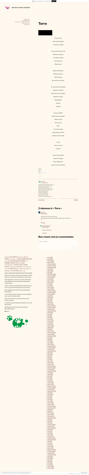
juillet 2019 (50, 327)
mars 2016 (50, 381)
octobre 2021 (50, 309)
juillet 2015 (50, 394)
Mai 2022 (49, 301)
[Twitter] (7, 311)
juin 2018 (49, 337)
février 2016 (50, 382)
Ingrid (25, 264)
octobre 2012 (50, 426)
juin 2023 (49, 284)
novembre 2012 (51, 424)
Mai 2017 (49, 357)
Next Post (76, 200)
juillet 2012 (50, 429)
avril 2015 (50, 399)
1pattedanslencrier (44, 182)
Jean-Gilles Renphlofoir (13, 266)
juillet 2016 (50, 374)
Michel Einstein (28, 266)
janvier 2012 (50, 436)
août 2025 (50, 269)
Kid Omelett (19, 266)
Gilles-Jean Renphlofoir (8, 264)
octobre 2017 (50, 349)
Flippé (17, 262)
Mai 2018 (49, 339)
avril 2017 (49, 359)
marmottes (24, 266)
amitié (11, 257)
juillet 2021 (50, 312)
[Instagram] (8, 311)
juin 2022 (49, 299)
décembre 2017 (51, 346)
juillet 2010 (50, 458)
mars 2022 (50, 302)
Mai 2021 (49, 316)
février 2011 (50, 446)
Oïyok (11, 268)
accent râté (7, 256)
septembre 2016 (51, 371)
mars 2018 (50, 342)
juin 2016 (49, 376)
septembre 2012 (51, 428)
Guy (13, 264)
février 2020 (50, 326)
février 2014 (50, 413)
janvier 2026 (50, 262)
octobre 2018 (50, 334)
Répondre (43, 222)
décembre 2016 (51, 366)
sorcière (11, 270)
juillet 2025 (50, 270)
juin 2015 (49, 396)
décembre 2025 (51, 264)
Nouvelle (6, 268)
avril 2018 (50, 341)
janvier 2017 (50, 364)
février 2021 (50, 321)
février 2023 (50, 287)
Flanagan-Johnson (10, 263)
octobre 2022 (50, 294)
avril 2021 (49, 317)
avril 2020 (50, 322)
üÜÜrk (24, 270)
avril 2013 (50, 423)
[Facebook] (5, 311)
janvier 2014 (50, 414)
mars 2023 (50, 286)
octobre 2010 (50, 453)
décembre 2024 (51, 274)
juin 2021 (49, 314)
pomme (24, 268)
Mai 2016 (49, 377)
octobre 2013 (50, 416)
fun (20, 262)
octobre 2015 (50, 389)
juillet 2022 (50, 297)
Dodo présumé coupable (18, 261)
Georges (23, 262)
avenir (25, 257)
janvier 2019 (50, 331)
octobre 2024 (51, 277)
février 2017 (50, 362)
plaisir (21, 268)
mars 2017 (50, 361)
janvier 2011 (50, 448)
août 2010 (50, 456)
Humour (21, 264)
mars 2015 (50, 401)
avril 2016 (50, 379)
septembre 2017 (51, 351)
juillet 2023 (50, 282)
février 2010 (50, 466)
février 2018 (50, 344)
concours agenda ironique (24, 259)
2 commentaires (27, 24)
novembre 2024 (51, 276)
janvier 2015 (50, 404)
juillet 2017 (50, 354)
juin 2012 (49, 431)
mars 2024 (50, 279)
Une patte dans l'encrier (21, 7)
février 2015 (50, 403)
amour (15, 257)
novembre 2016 (51, 367)
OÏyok (9, 268)
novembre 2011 (51, 438)
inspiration (7, 266)
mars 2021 (50, 319)
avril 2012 (49, 433)
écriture (17, 270)
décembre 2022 (51, 291)
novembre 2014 (51, 408)
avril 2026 (50, 259)
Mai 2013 (49, 421)
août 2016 (50, 372)
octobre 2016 (50, 369)
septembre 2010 (51, 454)
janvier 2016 (50, 384)
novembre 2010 (51, 451)
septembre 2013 (51, 418)
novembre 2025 (51, 265)
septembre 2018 (51, 336)
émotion (21, 270)
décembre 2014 (51, 406)
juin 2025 (49, 272)
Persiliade (16, 268)
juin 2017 (49, 356)
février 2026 (50, 260)
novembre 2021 (51, 307)
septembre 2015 (51, 391)
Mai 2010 (49, 461)
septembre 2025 (51, 267)
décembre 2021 (51, 306)
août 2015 (50, 393)
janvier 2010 (50, 468)
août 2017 (50, 352)
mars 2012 (50, 434)
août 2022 (50, 296)
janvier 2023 (50, 289)
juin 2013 (49, 419)
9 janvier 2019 (45, 227)
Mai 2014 (49, 411)
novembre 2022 (51, 292)
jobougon (43, 212)
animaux (19, 256)
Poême (30, 268)
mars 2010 (50, 464)
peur (18, 268)
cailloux (7, 259)
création (23, 23)
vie (29, 23)
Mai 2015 (49, 398)
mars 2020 (50, 324)
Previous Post (41, 200)
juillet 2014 (50, 409)
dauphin (9, 260)
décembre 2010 (51, 449)
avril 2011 (49, 443)
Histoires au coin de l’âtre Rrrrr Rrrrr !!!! (22, 21)
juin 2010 (49, 459)
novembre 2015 (51, 387)
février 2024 (50, 281)
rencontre (7, 270)
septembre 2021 (51, 311)
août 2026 (50, 257)
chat (14, 258)
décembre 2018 (51, 332)
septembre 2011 (51, 439)
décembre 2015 (51, 386)
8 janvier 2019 (44, 213)
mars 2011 (50, 444)
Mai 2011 (49, 441)
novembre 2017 (51, 347)
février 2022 (50, 304)
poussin (27, 268)
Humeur (26, 23)
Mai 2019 (49, 329)
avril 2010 (50, 463)
